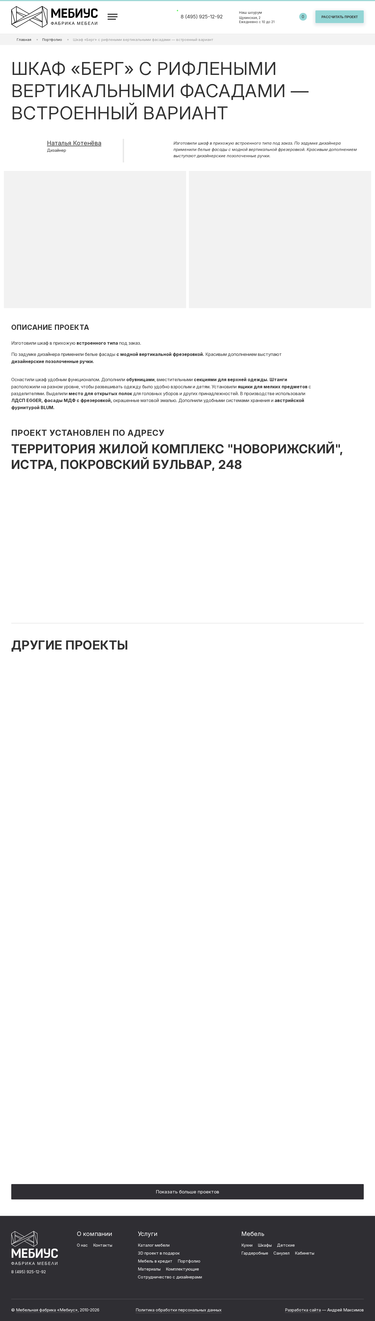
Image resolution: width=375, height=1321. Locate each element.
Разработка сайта (303, 1309)
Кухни (247, 1245)
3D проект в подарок (159, 1253)
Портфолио (189, 1261)
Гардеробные (254, 1253)
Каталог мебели (154, 1245)
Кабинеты (304, 1253)
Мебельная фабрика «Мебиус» (47, 1309)
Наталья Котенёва (74, 143)
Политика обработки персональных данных (179, 1309)
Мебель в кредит (155, 1261)
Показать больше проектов (187, 1191)
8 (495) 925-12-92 (202, 16)
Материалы (149, 1269)
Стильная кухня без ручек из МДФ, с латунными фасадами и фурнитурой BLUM (256, 894)
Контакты (102, 1245)
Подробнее (186, 789)
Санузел (281, 1253)
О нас (82, 1245)
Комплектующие (182, 1269)
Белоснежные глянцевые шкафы (253, 1050)
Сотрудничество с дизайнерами (170, 1277)
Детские (286, 1245)
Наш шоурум (257, 17)
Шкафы (265, 1245)
